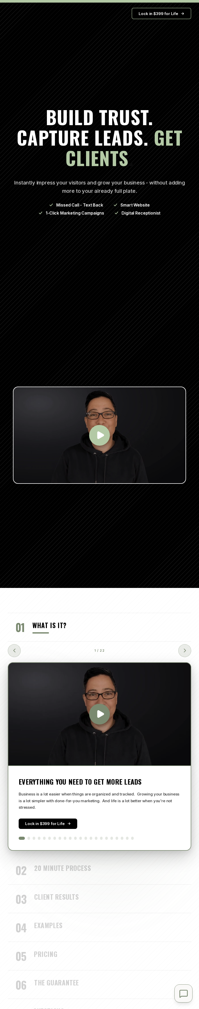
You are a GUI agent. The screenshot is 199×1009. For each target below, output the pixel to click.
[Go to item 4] (39, 838)
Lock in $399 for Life (158, 13)
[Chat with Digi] (183, 993)
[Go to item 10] (70, 838)
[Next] (184, 650)
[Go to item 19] (117, 838)
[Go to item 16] (101, 838)
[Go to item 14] (91, 838)
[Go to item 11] (75, 838)
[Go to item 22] (132, 838)
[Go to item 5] (44, 838)
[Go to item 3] (34, 838)
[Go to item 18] (111, 838)
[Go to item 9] (65, 838)
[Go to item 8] (60, 838)
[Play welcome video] (99, 435)
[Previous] (14, 650)
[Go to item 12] (80, 838)
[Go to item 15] (96, 838)
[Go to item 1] (22, 838)
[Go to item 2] (28, 838)
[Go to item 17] (106, 838)
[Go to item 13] (85, 838)
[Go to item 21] (127, 838)
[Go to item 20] (122, 838)
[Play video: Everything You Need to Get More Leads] (99, 714)
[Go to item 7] (54, 838)
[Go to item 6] (49, 838)
